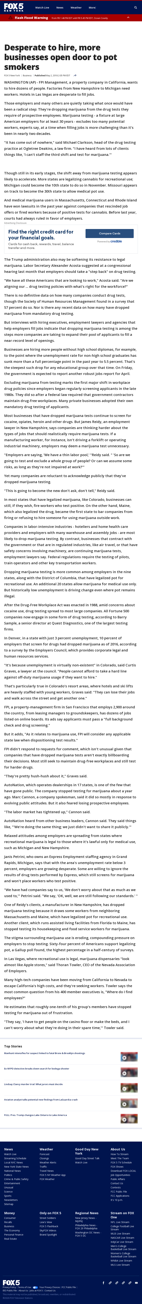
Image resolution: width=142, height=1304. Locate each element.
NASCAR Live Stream (122, 1237)
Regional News (86, 1213)
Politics (8, 1175)
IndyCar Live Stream (122, 1241)
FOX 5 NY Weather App (53, 1175)
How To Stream (119, 1154)
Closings (44, 1158)
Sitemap (8, 1204)
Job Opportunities (120, 1175)
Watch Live (10, 1154)
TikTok (116, 1283)
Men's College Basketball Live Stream (123, 1247)
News (8, 1149)
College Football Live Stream (122, 1228)
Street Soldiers (48, 1218)
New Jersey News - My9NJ (85, 1219)
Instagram (110, 1283)
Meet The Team (120, 1158)
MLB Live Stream (120, 1233)
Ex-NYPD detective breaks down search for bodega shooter (36, 1068)
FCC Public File (119, 1191)
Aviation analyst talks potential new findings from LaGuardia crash (41, 1099)
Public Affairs (118, 1179)
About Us (118, 1149)
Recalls (8, 1222)
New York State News (16, 1166)
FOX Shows (117, 1166)
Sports (7, 1195)
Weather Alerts (48, 1162)
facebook (103, 1283)
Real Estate (10, 1238)
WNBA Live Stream (121, 1260)
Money (9, 1213)
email (136, 1283)
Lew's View (46, 1222)
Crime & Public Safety (16, 1179)
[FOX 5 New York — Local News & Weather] (15, 7)
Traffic (43, 1166)
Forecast (45, 1154)
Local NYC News (13, 1162)
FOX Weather (47, 1179)
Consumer (10, 1218)
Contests (116, 1187)
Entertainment (12, 1183)
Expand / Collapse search (136, 7)
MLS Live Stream (120, 1264)
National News (12, 1170)
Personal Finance (13, 1234)
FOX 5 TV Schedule (121, 1162)
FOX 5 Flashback (49, 1226)
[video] (129, 1057)
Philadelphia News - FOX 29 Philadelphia (86, 1227)
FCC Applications (120, 1195)
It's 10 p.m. (117, 1200)
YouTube (123, 1283)
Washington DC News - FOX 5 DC (88, 1234)
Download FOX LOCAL (123, 1170)
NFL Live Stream (120, 1222)
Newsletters (11, 1200)
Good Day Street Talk (87, 1158)
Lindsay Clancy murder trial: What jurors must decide (33, 1084)
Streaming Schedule (15, 1158)
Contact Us (117, 1183)
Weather (46, 1149)
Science (8, 1191)
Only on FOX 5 (50, 1213)
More (92, 7)
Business (27, 75)
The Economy (12, 1230)
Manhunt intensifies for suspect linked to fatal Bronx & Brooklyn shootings (44, 1053)
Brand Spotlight (48, 1234)
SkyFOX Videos (48, 1230)
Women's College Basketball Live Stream (123, 1255)
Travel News (47, 1170)
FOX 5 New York (12, 75)
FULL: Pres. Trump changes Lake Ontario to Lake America (35, 1115)
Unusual (8, 1187)
